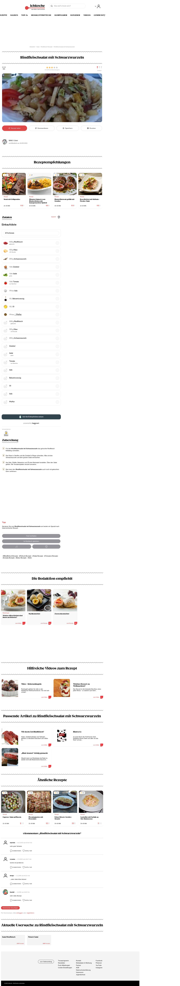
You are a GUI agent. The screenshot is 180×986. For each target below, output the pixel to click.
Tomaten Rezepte (51, 556)
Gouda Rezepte (9, 558)
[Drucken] (46, 547)
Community (99, 15)
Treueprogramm (63, 960)
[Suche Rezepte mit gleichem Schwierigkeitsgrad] (99, 67)
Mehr (30, 558)
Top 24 (24, 15)
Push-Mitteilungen (64, 965)
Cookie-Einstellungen (65, 967)
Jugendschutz (80, 974)
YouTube (99, 965)
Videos (87, 15)
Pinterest (99, 963)
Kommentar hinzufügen (10, 908)
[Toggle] (97, 6)
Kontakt (78, 960)
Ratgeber (75, 15)
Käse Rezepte (21, 558)
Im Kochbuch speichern (31, 541)
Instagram (99, 967)
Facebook (99, 960)
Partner (78, 965)
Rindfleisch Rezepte (11, 556)
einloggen (19, 913)
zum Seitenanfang (46, 961)
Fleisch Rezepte (25, 556)
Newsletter (61, 963)
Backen (14, 15)
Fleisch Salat (33, 937)
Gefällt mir (28, 850)
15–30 (4, 67)
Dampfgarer (61, 15)
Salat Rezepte (38, 556)
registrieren (30, 913)
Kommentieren (16, 850)
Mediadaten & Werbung (84, 963)
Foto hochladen (31, 536)
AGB (77, 967)
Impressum (79, 972)
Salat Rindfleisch (8, 937)
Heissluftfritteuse (41, 15)
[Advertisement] (52, 644)
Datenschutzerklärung (83, 970)
